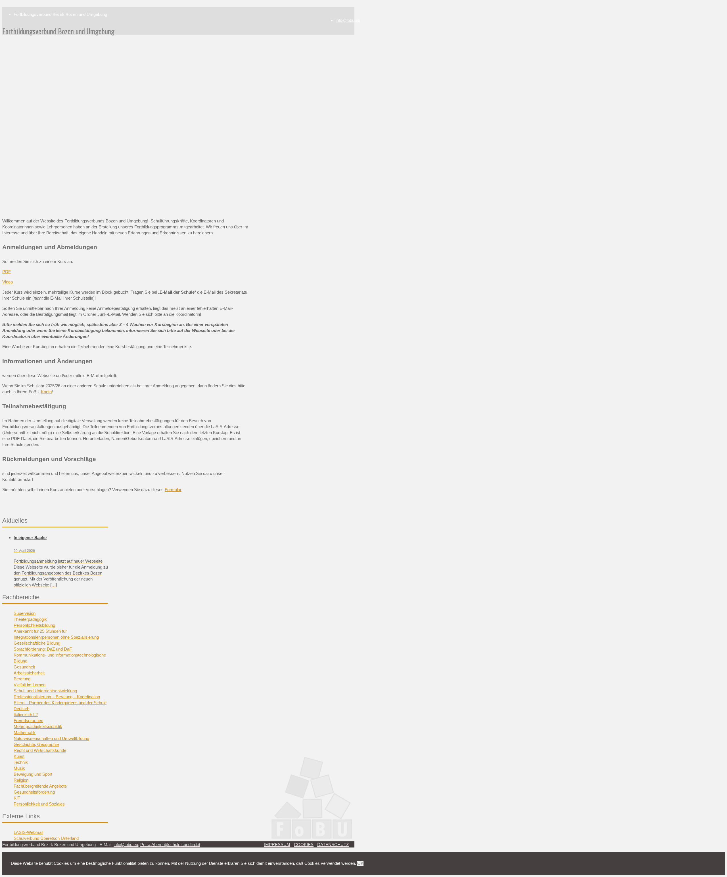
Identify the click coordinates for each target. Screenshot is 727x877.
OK (360, 863)
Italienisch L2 (26, 714)
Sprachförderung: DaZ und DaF (43, 649)
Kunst (19, 756)
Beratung (22, 678)
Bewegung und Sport (33, 774)
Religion (21, 780)
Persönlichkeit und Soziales (39, 804)
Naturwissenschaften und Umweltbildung (51, 738)
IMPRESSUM (277, 844)
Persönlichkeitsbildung (34, 625)
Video (7, 281)
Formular (173, 489)
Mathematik (24, 732)
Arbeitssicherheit (29, 672)
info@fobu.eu (348, 20)
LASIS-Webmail (28, 832)
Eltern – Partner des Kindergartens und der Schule (60, 702)
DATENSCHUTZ (333, 844)
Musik (19, 768)
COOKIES (304, 844)
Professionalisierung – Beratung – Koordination (57, 696)
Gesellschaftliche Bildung (37, 643)
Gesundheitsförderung (34, 792)
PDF (6, 271)
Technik (21, 762)
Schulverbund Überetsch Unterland (46, 838)
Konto (46, 391)
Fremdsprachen (28, 720)
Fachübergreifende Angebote (40, 786)
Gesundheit (24, 666)
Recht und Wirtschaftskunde (40, 750)
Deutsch (21, 708)
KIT (17, 798)
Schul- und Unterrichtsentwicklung (45, 690)
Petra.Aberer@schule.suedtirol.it (170, 844)
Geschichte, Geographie (36, 744)
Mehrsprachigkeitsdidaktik (38, 726)
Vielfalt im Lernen (29, 684)
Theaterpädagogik (30, 619)
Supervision (24, 613)
